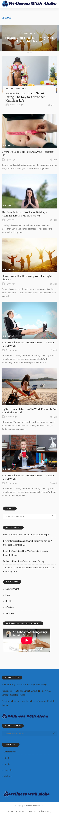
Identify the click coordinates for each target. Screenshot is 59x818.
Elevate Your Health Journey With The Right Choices (29, 39)
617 (52, 105)
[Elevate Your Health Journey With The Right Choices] (29, 255)
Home (10, 811)
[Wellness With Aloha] (29, 3)
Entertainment (12, 588)
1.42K (55, 220)
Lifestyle (29, 34)
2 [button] (28, 53)
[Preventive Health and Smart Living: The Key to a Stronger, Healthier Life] (29, 74)
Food (8, 594)
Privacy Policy (45, 811)
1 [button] (27, 53)
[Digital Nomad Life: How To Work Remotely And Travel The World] (29, 386)
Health (10, 89)
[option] (29, 38)
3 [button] (30, 53)
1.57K (55, 160)
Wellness (10, 613)
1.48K (55, 284)
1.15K (55, 350)
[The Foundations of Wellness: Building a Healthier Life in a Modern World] (29, 191)
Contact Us (31, 811)
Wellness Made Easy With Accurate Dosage (24, 561)
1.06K (54, 483)
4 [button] (31, 53)
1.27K (55, 417)
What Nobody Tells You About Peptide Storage (26, 534)
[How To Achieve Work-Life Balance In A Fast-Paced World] (29, 320)
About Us (20, 811)
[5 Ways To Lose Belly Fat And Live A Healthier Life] (29, 131)
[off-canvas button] (5, 4)
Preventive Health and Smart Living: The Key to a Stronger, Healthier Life (25, 96)
